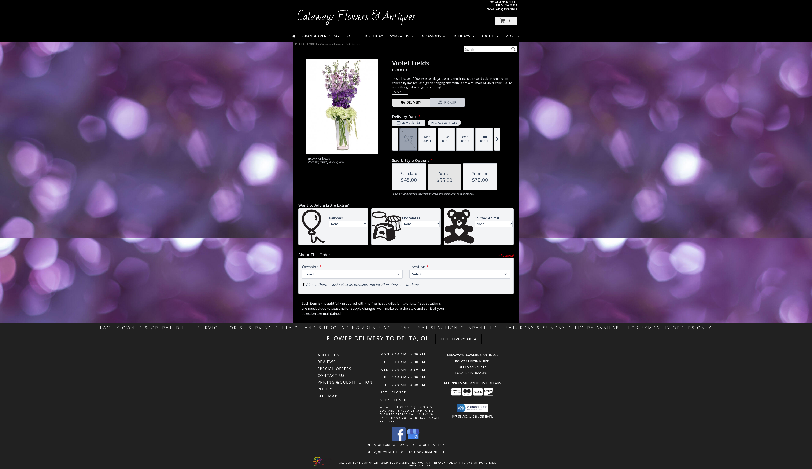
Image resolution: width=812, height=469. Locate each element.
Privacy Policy (445, 463)
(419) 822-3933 (506, 9)
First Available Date (444, 123)
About (487, 36)
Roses (352, 36)
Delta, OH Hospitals (428, 445)
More (510, 36)
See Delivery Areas (459, 339)
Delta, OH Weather (382, 452)
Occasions (431, 36)
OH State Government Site (423, 452)
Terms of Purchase (479, 463)
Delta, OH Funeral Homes (387, 445)
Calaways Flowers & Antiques (356, 16)
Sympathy (399, 36)
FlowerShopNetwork (409, 463)
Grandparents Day (321, 36)
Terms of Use (419, 465)
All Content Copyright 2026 (364, 463)
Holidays (461, 36)
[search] (513, 49)
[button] (506, 21)
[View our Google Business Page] (413, 439)
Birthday (374, 36)
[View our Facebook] (399, 439)
